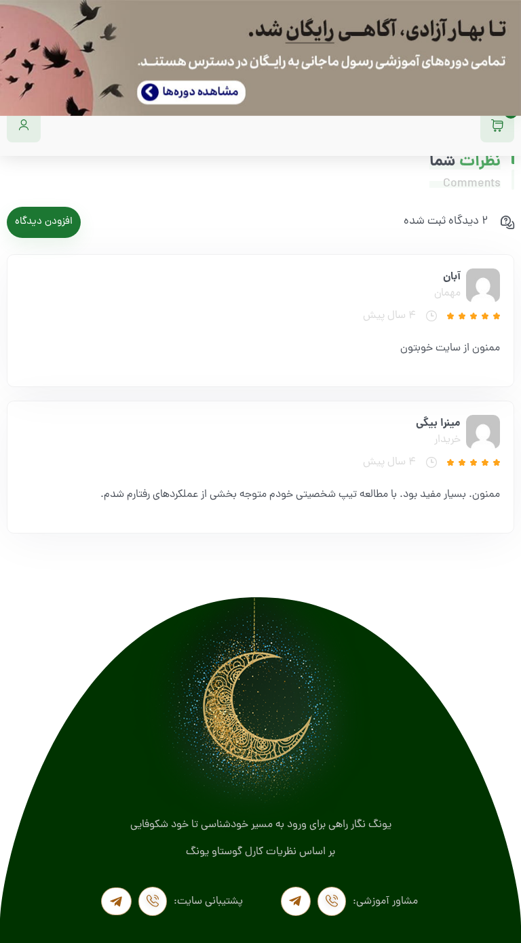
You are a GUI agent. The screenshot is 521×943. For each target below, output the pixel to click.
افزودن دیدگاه (44, 222)
